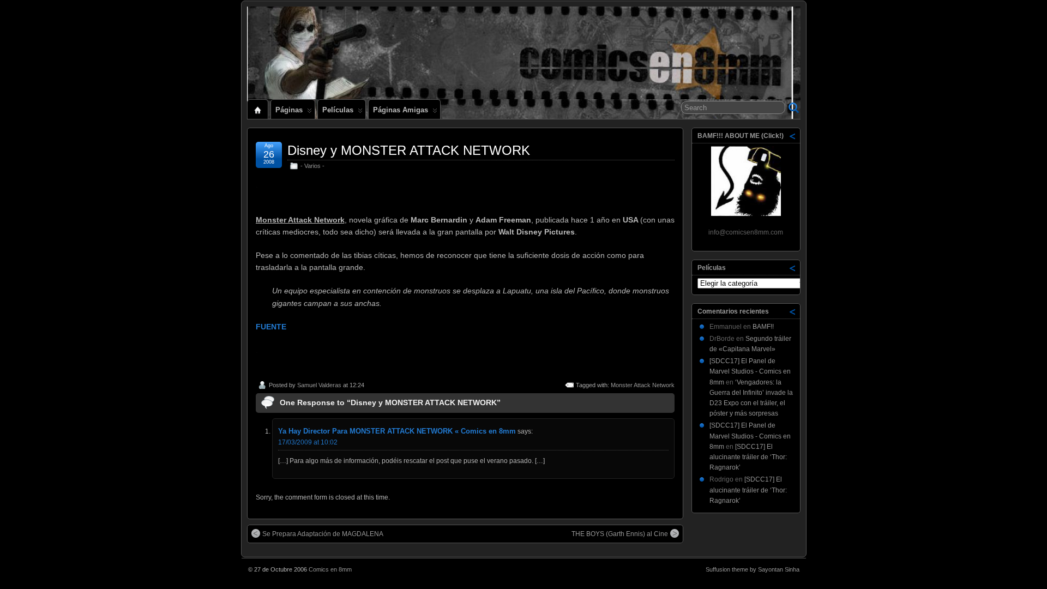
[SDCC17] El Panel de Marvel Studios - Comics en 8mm (750, 371)
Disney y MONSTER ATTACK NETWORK (408, 150)
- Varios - (312, 166)
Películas (337, 110)
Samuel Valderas (319, 385)
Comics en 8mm (330, 569)
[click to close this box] (792, 135)
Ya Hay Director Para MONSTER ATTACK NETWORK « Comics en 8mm (397, 431)
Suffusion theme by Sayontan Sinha (752, 569)
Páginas (289, 110)
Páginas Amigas (400, 110)
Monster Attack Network (643, 385)
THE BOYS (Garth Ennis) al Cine (619, 534)
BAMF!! (763, 326)
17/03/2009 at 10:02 (308, 442)
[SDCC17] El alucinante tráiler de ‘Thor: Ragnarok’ (748, 457)
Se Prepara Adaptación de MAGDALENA (322, 534)
